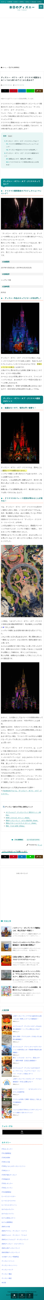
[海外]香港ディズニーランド (11, 1252)
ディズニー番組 (7, 1274)
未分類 (4, 1282)
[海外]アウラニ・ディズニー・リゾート (14, 1231)
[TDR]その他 (6, 1162)
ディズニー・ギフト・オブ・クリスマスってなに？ (21, 141)
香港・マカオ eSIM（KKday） (15, 826)
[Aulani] (34, 2)
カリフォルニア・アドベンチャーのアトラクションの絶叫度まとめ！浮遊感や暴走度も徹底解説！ (27, 1049)
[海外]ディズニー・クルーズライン (13, 1244)
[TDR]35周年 (6, 1157)
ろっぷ (39, 845)
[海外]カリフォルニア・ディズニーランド (15, 1239)
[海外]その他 (6, 1226)
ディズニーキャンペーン (9, 1265)
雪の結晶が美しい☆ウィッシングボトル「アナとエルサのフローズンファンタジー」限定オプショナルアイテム (27, 973)
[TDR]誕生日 (6, 1179)
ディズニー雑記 (7, 1278)
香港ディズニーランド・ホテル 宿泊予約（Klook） (22, 820)
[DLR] (16, 2)
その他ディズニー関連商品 (10, 1257)
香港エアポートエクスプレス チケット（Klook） (21, 823)
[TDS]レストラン (7, 1188)
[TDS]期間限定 (6, 1192)
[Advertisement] (22, 41)
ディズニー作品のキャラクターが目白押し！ (22, 150)
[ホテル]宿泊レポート (9, 1218)
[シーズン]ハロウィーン (9, 1205)
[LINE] (30, 90)
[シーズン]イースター (9, 1196)
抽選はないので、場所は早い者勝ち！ (19, 159)
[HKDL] (22, 2)
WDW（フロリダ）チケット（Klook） (18, 818)
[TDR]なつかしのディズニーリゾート (14, 1166)
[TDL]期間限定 (15, 67)
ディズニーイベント (8, 1261)
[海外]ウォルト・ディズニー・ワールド (14, 1235)
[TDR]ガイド (6, 1170)
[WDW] (10, 2)
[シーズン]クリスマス (33, 839)
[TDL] (39, 2)
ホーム (4, 2)
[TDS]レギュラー (7, 1183)
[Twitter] (5, 90)
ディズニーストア (7, 1269)
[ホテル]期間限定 (7, 1222)
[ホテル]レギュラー (8, 1209)
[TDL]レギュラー (7, 1149)
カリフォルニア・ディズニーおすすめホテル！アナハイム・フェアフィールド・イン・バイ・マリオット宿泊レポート (27, 1071)
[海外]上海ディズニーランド (11, 1248)
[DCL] (27, 2)
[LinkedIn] (22, 90)
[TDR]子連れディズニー (9, 1175)
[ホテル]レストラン (8, 1213)
